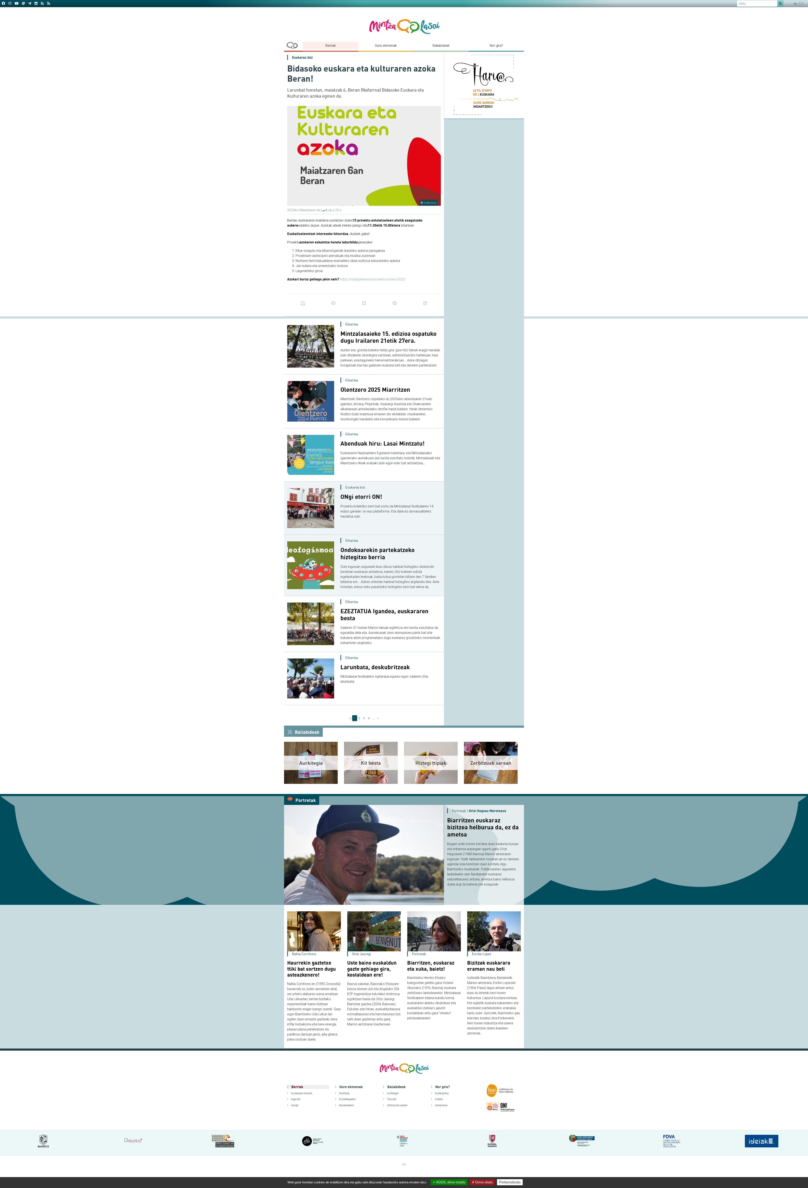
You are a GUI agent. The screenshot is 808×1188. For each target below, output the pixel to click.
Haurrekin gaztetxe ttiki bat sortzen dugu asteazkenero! (311, 969)
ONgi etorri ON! (361, 496)
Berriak (331, 45)
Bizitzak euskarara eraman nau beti (488, 966)
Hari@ (294, 1105)
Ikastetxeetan (346, 1105)
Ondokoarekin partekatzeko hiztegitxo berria (377, 553)
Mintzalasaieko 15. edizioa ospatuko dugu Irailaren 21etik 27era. (388, 337)
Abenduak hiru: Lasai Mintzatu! (382, 443)
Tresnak (391, 1099)
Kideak (438, 1099)
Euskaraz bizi (302, 57)
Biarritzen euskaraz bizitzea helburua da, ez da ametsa (483, 827)
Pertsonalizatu (510, 1182)
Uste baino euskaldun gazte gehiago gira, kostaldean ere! (372, 969)
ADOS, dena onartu (450, 1182)
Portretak (305, 800)
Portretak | (479, 811)
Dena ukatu (483, 1182)
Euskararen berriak (301, 1093)
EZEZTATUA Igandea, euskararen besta (384, 615)
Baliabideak (441, 45)
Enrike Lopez (481, 954)
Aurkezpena (441, 1093)
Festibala (344, 1093)
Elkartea (351, 324)
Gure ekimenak (386, 45)
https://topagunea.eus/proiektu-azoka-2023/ (372, 279)
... (373, 718)
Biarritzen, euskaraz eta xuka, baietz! (430, 966)
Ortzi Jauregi (361, 954)
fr (803, 3)
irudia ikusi (429, 202)
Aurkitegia (392, 1093)
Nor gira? (496, 45)
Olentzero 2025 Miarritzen (375, 389)
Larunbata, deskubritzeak (375, 667)
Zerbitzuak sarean (397, 1105)
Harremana (440, 1105)
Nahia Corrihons (304, 954)
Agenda (295, 1099)
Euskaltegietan (347, 1099)
